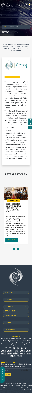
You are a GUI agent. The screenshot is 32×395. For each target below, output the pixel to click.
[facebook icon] (6, 348)
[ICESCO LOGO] (16, 277)
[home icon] (20, 4)
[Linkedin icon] (14, 348)
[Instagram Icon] (18, 348)
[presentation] (14, 249)
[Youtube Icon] (22, 348)
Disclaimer (17, 385)
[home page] (8, 4)
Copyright (10, 385)
